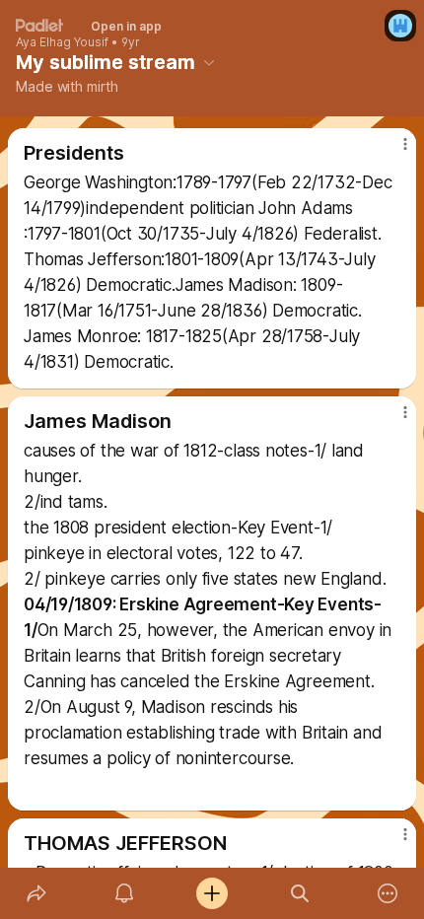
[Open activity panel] (124, 893)
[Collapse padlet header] (209, 62)
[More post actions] (392, 152)
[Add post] (211, 893)
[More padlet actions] (388, 893)
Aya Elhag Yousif (62, 42)
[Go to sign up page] (400, 25)
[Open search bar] (300, 893)
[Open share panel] (36, 893)
